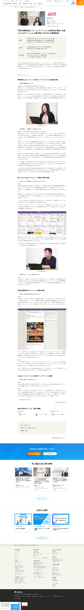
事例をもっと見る (41, 498)
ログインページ (55, 565)
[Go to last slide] (13, 480)
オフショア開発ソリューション (20, 582)
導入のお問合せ (55, 558)
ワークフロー (17, 551)
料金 (31, 3)
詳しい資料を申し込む (49, 453)
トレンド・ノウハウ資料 (38, 554)
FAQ (35, 3)
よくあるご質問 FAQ (37, 570)
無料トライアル (80, 3)
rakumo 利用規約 (17, 596)
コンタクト (17, 556)
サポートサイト (55, 567)
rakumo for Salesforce (19, 578)
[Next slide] (70, 480)
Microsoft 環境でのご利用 (38, 563)
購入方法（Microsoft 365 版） (39, 567)
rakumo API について (56, 570)
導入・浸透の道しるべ (19, 571)
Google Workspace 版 (56, 574)
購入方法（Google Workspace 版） (40, 566)
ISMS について (63, 596)
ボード (18, 7)
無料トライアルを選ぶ (33, 453)
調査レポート (35, 555)
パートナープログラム (37, 574)
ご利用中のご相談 (55, 561)
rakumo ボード (54, 23)
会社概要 (54, 579)
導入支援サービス (36, 565)
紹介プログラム (55, 568)
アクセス (54, 585)
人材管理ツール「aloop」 (19, 580)
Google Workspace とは (19, 566)
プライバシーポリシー (48, 596)
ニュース (54, 581)
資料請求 (54, 551)
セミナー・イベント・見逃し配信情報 (40, 557)
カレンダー (17, 552)
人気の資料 (35, 551)
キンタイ (16, 555)
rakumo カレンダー (61, 23)
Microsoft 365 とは (18, 574)
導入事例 (16, 560)
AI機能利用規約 (34, 596)
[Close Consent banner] (19, 603)
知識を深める (25, 3)
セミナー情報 (54, 583)
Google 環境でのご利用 (37, 562)
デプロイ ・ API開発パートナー (39, 577)
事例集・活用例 (36, 552)
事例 (20, 3)
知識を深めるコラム (18, 561)
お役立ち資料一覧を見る (41, 538)
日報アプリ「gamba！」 (19, 581)
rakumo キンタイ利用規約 (26, 596)
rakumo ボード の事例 (24, 7)
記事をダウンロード (52, 26)
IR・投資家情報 (55, 580)
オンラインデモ (55, 554)
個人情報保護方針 (56, 596)
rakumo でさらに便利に (19, 570)
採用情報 (54, 584)
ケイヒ (16, 558)
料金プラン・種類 (18, 567)
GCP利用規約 (41, 596)
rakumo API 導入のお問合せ (57, 560)
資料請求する (73, 3)
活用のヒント (17, 569)
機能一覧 (15, 3)
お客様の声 (39, 3)
